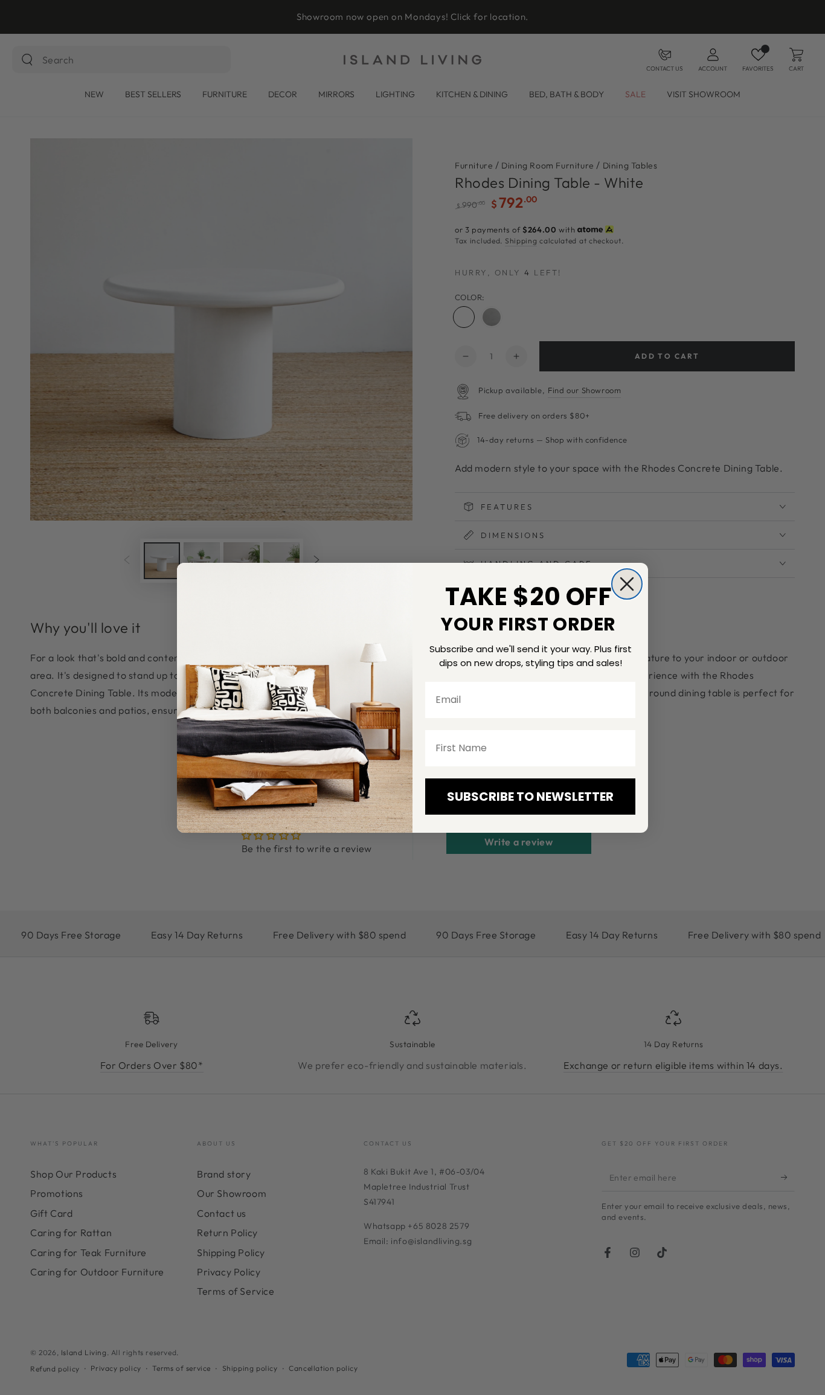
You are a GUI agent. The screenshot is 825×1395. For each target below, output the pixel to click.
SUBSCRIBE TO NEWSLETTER (530, 796)
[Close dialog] (627, 584)
